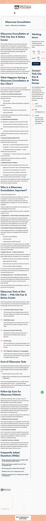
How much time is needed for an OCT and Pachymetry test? (14, 464)
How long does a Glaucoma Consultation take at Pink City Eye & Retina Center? (15, 460)
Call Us (36, 103)
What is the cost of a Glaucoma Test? (13, 471)
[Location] (33, 116)
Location (37, 115)
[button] (14, 13)
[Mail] (33, 110)
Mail (36, 109)
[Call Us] (33, 104)
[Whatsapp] (42, 392)
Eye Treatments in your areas (22, 517)
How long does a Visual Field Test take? (14, 468)
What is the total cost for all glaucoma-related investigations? (15, 475)
